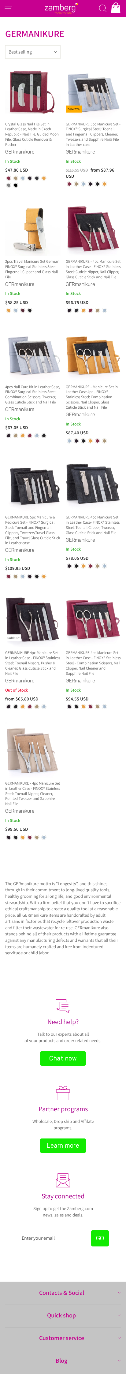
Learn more (63, 1145)
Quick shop (61, 1315)
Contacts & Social (61, 1293)
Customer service (61, 1338)
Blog (61, 1361)
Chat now (63, 1058)
